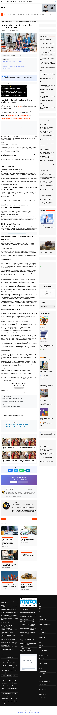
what (8, 701)
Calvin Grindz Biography (6, 638)
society (15, 693)
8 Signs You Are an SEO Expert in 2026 (8, 632)
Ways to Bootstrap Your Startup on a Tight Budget (47, 419)
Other (40, 660)
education (9, 675)
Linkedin (55, 1)
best (16, 665)
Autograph (19, 14)
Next (34, 519)
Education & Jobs (42, 634)
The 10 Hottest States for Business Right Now (17, 233)
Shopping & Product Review (44, 681)
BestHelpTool (27, 712)
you (5, 703)
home (10, 680)
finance (3, 678)
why (12, 701)
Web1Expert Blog (35, 712)
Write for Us (7, 1)
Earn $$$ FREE (11, 154)
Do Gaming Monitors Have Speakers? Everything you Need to (47, 400)
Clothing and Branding (7, 68)
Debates (40, 629)
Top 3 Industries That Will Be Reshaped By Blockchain (17, 424)
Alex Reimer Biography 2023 (7, 660)
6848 (40, 606)
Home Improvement (43, 650)
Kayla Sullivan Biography (6, 628)
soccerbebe (42, 78)
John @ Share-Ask (6, 567)
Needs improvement (23, 482)
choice (9, 672)
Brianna (41, 56)
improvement (4, 683)
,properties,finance (9, 657)
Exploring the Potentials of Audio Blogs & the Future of (46, 340)
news (3, 688)
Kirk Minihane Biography (45, 359)
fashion (15, 675)
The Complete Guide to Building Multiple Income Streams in (27, 586)
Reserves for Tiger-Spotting (12, 688)
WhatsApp (21, 470)
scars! (5, 690)
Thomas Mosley (5, 698)
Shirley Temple (43, 62)
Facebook (52, 1)
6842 (40, 603)
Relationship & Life (42, 671)
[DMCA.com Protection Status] (28, 602)
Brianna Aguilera (43, 73)
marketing (14, 685)
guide (4, 680)
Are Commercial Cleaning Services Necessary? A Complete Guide (19, 429)
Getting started (6, 63)
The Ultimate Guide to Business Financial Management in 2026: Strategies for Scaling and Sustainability (8, 542)
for (16, 678)
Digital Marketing (24, 537)
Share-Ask (4, 7)
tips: (12, 698)
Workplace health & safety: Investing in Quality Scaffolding (47, 346)
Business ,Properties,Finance (11, 21)
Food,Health (41, 645)
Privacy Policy (23, 1)
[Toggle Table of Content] (25, 87)
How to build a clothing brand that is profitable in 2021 (13, 61)
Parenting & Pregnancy (43, 663)
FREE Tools (41, 647)
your (14, 703)
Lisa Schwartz (5, 685)
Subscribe (15, 1)
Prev (4, 519)
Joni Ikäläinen (42, 67)
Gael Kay (42, 100)
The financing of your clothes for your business (11, 70)
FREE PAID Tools (37, 14)
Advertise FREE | (12, 155)
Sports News (41, 686)
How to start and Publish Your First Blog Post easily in (47, 327)
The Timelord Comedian (45, 84)
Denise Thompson (43, 105)
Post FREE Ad (4, 17)
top (16, 698)
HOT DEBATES (13, 14)
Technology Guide (42, 689)
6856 (40, 608)
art (3, 662)
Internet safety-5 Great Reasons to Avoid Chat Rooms (46, 405)
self (14, 690)
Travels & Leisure (42, 694)
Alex (41, 47)
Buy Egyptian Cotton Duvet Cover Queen (9, 670)
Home (3, 21)
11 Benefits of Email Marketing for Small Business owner (17, 426)
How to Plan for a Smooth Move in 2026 (8, 649)
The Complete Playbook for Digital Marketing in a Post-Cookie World (27, 541)
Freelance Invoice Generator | (12, 118)
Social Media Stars (42, 684)
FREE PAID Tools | (5, 155)
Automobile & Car (42, 619)
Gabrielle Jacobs (43, 89)
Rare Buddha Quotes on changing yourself (9, 603)
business (20, 106)
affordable (27, 347)
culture (15, 672)
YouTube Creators (42, 697)
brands (5, 667)
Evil (40, 52)
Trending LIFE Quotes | (20, 154)
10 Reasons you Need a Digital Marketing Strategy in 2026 (46, 372)
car (3, 672)
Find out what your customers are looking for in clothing (13, 64)
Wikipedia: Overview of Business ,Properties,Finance (13, 415)
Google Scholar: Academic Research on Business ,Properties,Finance (16, 416)
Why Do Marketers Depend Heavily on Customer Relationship (47, 386)
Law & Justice (41, 658)
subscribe (29, 392)
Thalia (41, 50)
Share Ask (3, 30)
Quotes (40, 668)
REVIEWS (41, 676)
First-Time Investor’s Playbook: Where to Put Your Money (28, 556)
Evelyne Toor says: (43, 94)
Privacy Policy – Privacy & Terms (7, 642)
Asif (40, 43)
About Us (2, 1)
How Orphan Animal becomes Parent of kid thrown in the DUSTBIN (47, 58)
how (15, 680)
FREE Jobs (25, 14)
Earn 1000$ (30, 14)
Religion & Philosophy (43, 673)
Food (40, 642)
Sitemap (18, 1)
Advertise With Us (30, 1)
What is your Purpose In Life (48, 47)
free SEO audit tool (12, 115)
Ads (50, 14)
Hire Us (11, 1)
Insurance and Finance (43, 655)
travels (3, 701)
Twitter (53, 2)
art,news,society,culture (11, 662)
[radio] (15, 388)
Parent (43, 14)
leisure (15, 683)
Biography (41, 621)
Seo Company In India (6, 693)
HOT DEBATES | (28, 154)
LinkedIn (27, 470)
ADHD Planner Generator (24, 118)
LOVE (47, 14)
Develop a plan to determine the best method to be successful (14, 66)
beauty (10, 665)
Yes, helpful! (13, 482)
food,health (10, 678)
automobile (4, 665)
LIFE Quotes (6, 14)
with (16, 701)
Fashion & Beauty (42, 637)
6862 (40, 611)
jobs (10, 683)
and (16, 660)
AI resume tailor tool (24, 115)
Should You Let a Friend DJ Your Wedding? (46, 424)
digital (3, 675)
